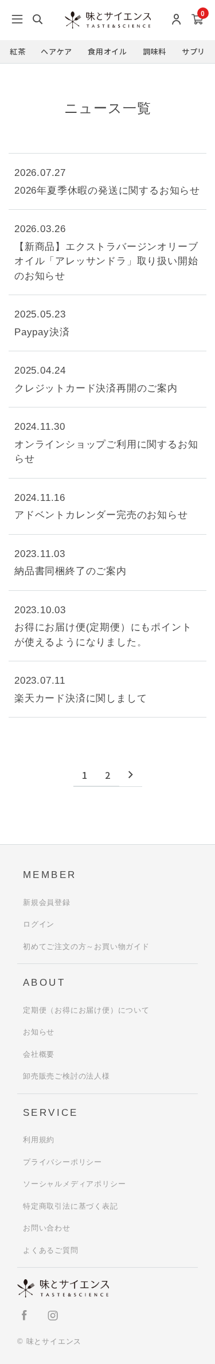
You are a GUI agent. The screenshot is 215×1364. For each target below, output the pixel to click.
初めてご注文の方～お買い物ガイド (86, 946)
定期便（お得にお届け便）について (86, 1010)
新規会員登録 (47, 902)
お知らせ (38, 1032)
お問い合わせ (47, 1228)
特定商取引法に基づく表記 (70, 1206)
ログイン (38, 924)
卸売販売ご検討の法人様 (66, 1076)
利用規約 (38, 1139)
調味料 (154, 51)
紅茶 (18, 51)
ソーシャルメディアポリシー (74, 1183)
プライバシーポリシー (62, 1162)
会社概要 (38, 1054)
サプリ (193, 51)
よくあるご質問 (51, 1250)
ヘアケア (56, 51)
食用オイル (107, 51)
